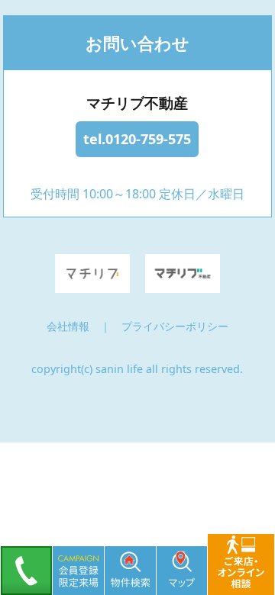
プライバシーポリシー (174, 326)
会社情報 (68, 326)
